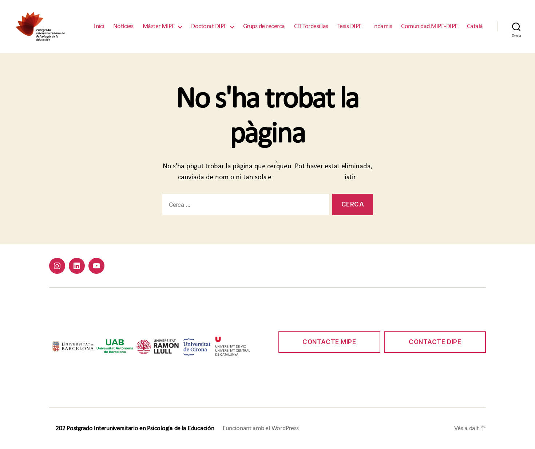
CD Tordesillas (311, 26)
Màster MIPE (159, 26)
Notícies (123, 26)
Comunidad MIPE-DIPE (429, 26)
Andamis (381, 26)
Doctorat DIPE (209, 26)
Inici (99, 26)
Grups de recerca (264, 26)
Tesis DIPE (349, 26)
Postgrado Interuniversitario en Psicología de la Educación (140, 428)
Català (475, 26)
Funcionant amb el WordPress (261, 428)
